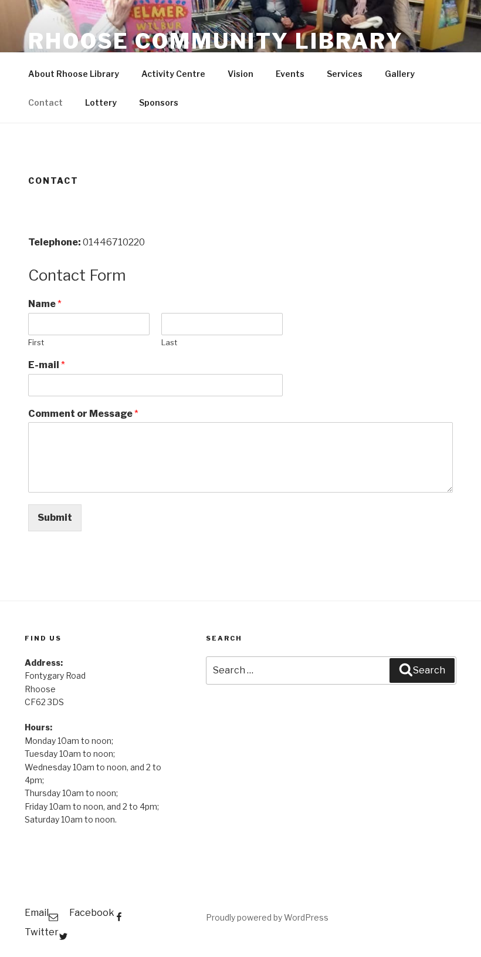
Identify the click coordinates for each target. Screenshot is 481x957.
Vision (240, 74)
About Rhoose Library (73, 74)
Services (345, 74)
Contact (45, 102)
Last (169, 342)
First (36, 342)
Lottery (101, 102)
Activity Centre (173, 74)
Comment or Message (83, 413)
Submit (55, 517)
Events (290, 74)
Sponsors (158, 102)
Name (45, 303)
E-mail (46, 364)
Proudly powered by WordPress (267, 917)
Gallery (400, 74)
